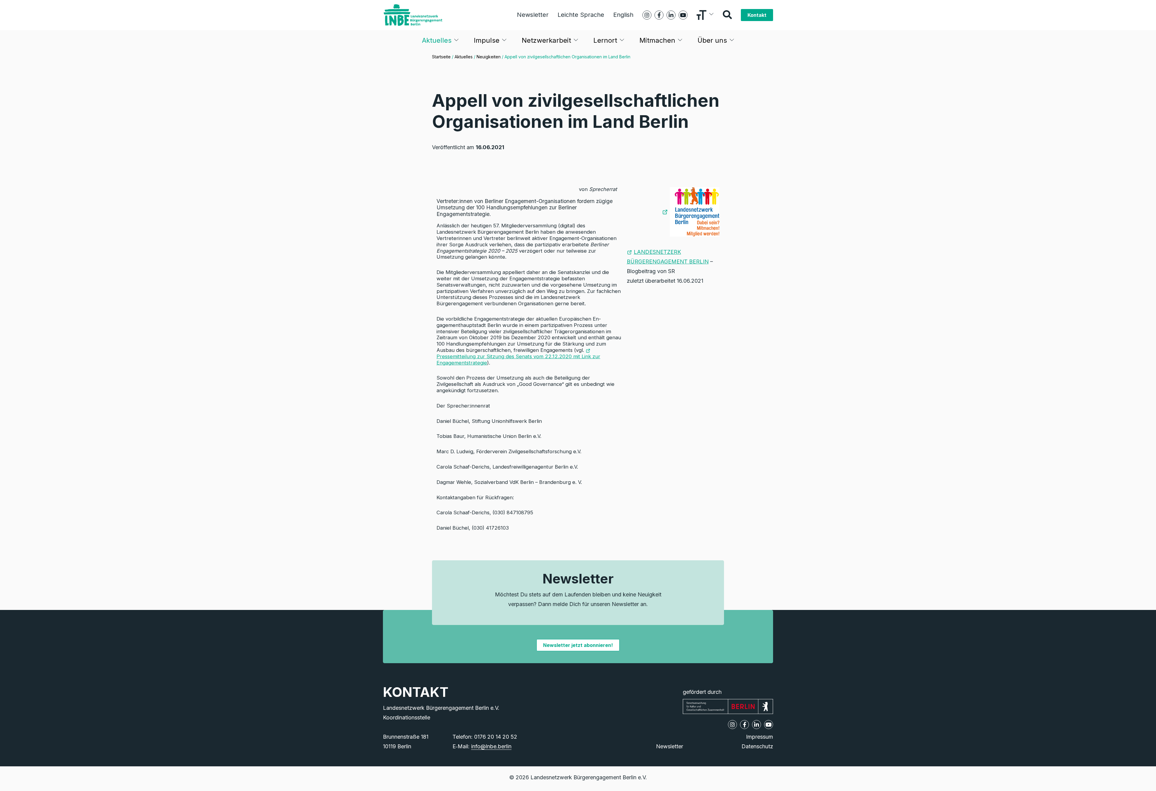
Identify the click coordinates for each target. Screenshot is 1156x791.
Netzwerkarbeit (546, 40)
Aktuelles (437, 40)
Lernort (605, 40)
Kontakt (756, 15)
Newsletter (532, 14)
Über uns (712, 40)
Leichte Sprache (581, 14)
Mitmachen (657, 40)
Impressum (759, 737)
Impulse (486, 40)
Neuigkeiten (489, 56)
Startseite (441, 56)
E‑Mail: (481, 746)
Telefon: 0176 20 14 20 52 (484, 737)
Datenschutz (757, 746)
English (623, 14)
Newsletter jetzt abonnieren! (578, 645)
